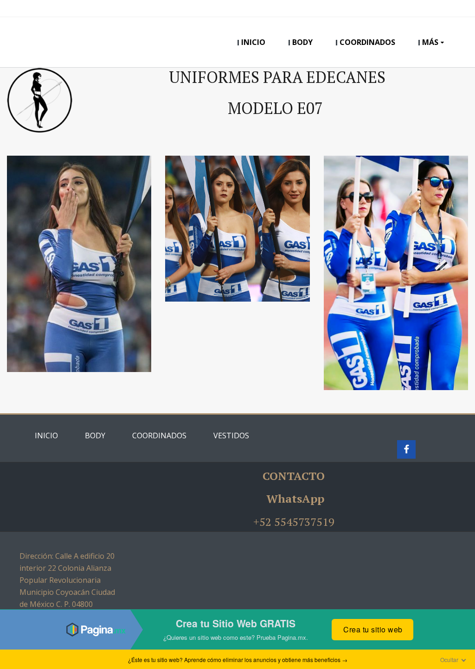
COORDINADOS (367, 42)
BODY (302, 42)
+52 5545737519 (293, 521)
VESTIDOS (231, 435)
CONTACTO (294, 475)
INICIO (253, 42)
